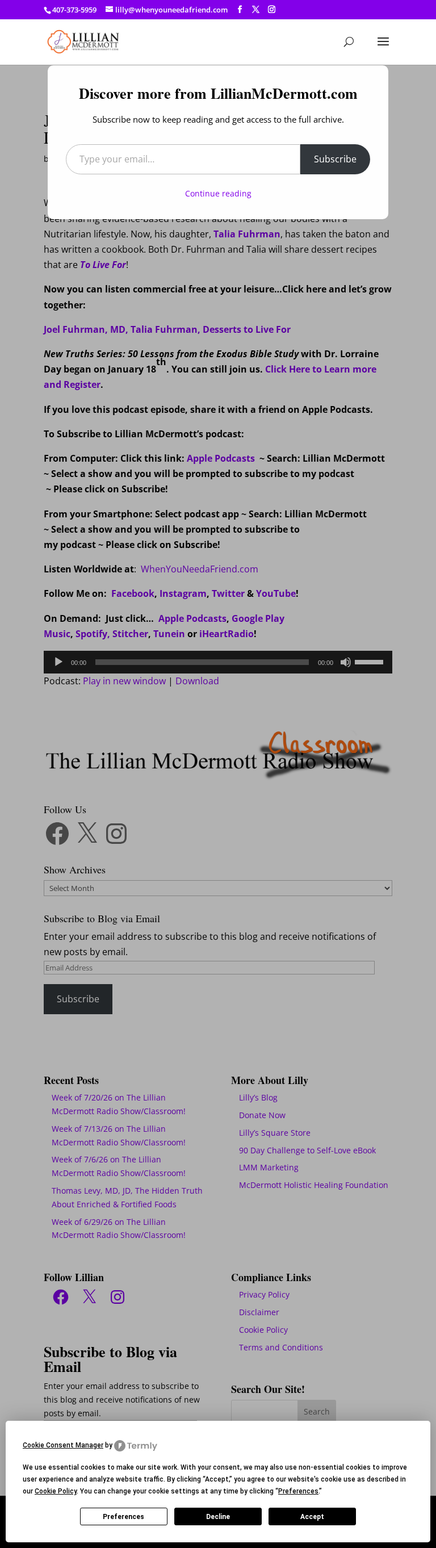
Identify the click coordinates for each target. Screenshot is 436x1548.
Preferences (123, 1517)
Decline (218, 1517)
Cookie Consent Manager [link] (63, 1445)
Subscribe (335, 159)
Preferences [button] (298, 1491)
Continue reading (218, 193)
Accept (312, 1517)
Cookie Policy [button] (56, 1491)
